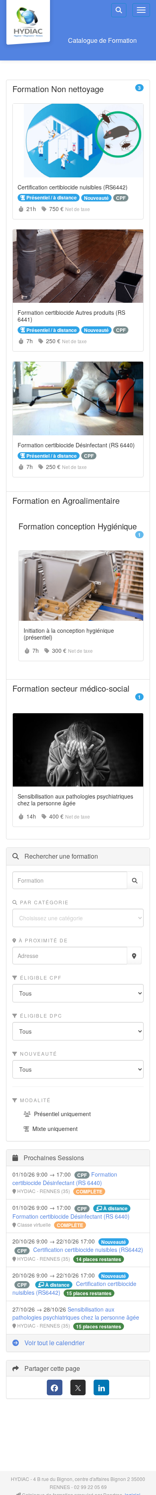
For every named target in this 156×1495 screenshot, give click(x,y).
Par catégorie (43, 902)
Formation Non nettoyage (78, 89)
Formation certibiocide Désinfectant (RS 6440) (64, 1178)
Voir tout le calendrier (53, 1342)
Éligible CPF (40, 977)
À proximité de (42, 940)
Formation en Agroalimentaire (78, 500)
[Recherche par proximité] (134, 955)
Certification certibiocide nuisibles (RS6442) (88, 1249)
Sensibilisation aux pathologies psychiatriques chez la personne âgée (75, 1313)
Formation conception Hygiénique (81, 531)
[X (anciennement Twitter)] (78, 1387)
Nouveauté (37, 1053)
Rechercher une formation (60, 856)
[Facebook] (54, 1387)
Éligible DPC (40, 1015)
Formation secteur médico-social (78, 693)
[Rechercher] (135, 880)
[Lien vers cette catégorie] (113, 90)
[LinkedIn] (101, 1387)
